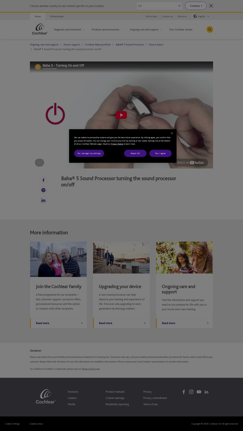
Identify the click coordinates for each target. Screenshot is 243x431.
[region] (123, 146)
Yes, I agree (160, 153)
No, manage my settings (89, 153)
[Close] (172, 133)
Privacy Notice (117, 144)
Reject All (135, 153)
